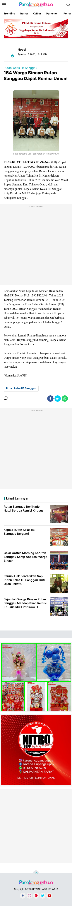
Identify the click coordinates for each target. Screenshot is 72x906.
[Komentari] (6, 398)
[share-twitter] (57, 398)
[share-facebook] (50, 398)
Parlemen (52, 13)
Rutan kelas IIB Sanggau (20, 68)
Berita (24, 13)
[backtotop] (36, 873)
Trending (9, 13)
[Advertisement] (36, 245)
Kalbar (37, 13)
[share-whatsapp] (65, 398)
